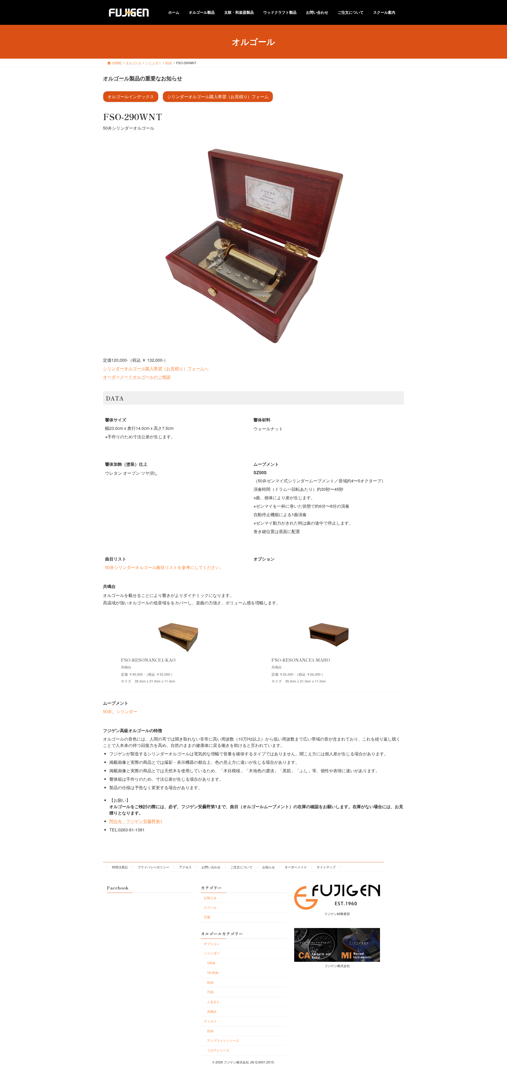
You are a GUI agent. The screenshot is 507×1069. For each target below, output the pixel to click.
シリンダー (126, 711)
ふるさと (213, 1001)
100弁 (211, 962)
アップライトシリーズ (223, 1040)
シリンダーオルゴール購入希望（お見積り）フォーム (218, 96)
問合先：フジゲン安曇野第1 (135, 821)
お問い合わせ (210, 867)
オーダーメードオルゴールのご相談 (137, 377)
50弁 (107, 711)
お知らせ (268, 867)
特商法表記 (120, 867)
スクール (210, 907)
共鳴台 (212, 1011)
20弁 (210, 1031)
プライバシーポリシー (153, 867)
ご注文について (241, 867)
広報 (207, 917)
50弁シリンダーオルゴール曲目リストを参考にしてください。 (164, 567)
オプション (212, 943)
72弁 (210, 992)
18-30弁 (213, 972)
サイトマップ (326, 867)
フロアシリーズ (218, 1050)
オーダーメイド (296, 867)
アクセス (185, 867)
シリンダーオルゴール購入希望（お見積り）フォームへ (156, 368)
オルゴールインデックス (130, 96)
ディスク (210, 1021)
